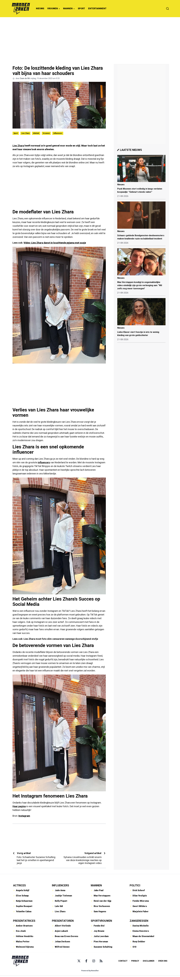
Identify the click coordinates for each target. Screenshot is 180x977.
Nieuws (121, 184)
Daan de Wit (25, 78)
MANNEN (68, 8)
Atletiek (36, 133)
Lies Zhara (25, 133)
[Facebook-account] (86, 960)
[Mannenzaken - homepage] (21, 8)
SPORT (81, 8)
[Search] (167, 8)
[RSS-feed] (101, 960)
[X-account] (79, 960)
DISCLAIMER (148, 961)
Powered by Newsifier (90, 971)
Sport (16, 133)
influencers (44, 462)
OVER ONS (162, 961)
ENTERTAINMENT (97, 8)
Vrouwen (46, 133)
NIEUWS (40, 8)
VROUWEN (52, 8)
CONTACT (122, 961)
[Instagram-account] (93, 960)
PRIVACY (135, 961)
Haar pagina (19, 806)
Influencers (57, 133)
